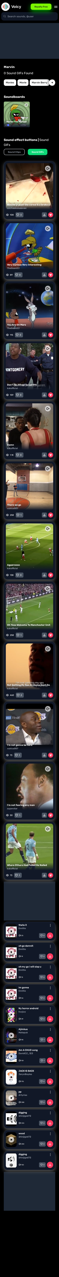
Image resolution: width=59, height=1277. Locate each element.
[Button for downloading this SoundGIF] (44, 214)
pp (20, 1092)
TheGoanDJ (13, 268)
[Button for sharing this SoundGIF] (50, 214)
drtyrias (23, 1095)
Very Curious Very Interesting (24, 264)
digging (23, 1112)
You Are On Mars (16, 324)
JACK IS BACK (26, 1071)
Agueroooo (13, 565)
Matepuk (23, 1032)
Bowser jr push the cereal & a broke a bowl (31, 204)
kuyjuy (22, 1012)
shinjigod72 (25, 1116)
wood (22, 1133)
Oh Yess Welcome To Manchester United (30, 625)
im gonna (24, 987)
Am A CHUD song (28, 1050)
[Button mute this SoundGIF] (48, 168)
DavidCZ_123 (26, 1053)
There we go (14, 504)
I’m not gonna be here (19, 745)
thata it (23, 925)
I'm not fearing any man (21, 805)
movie (23, 82)
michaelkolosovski (17, 208)
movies (10, 82)
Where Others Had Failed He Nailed (27, 865)
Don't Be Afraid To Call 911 (22, 384)
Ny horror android (28, 1008)
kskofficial (12, 388)
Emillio (22, 928)
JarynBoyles (25, 1074)
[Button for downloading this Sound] (50, 935)
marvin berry (39, 82)
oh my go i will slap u (30, 966)
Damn (10, 444)
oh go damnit (26, 946)
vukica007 (12, 508)
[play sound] (11, 931)
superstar (12, 808)
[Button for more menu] (50, 925)
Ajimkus (23, 1029)
